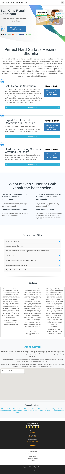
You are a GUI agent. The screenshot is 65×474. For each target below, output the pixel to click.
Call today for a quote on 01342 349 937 (16, 29)
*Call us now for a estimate (51, 93)
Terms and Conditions (33, 458)
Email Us (33, 456)
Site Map (33, 460)
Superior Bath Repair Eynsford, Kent (17, 410)
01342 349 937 (33, 451)
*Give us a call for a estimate (52, 127)
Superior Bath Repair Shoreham (33, 454)
